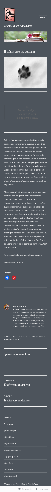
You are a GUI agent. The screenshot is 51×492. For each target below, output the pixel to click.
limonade (8, 469)
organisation (10, 443)
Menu (43, 18)
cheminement (10, 476)
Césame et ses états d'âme (18, 26)
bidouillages (9, 437)
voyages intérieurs (11, 339)
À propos (8, 424)
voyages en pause (12, 450)
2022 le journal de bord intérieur (34, 336)
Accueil (7, 417)
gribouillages (10, 430)
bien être (8, 463)
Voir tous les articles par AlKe (32, 326)
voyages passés (11, 456)
